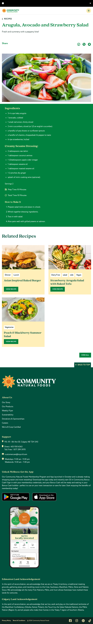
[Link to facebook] (70, 620)
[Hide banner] (90, 3)
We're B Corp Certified (11, 427)
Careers (5, 423)
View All (85, 355)
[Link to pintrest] (83, 620)
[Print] (89, 44)
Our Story (6, 402)
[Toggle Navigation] (88, 10)
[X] (84, 44)
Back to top (84, 364)
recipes (8, 19)
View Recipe (11, 289)
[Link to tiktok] (90, 620)
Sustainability (7, 414)
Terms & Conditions (19, 621)
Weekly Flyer (7, 410)
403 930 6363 (17, 446)
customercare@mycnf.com (16, 454)
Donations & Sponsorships (13, 419)
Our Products (7, 406)
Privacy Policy (6, 621)
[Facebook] (78, 44)
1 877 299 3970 (19, 449)
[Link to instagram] (76, 620)
